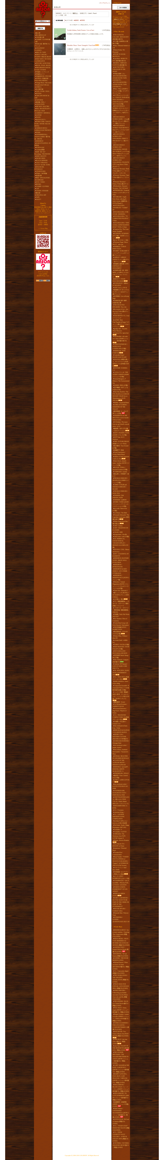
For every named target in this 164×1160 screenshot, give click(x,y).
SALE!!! (38, 199)
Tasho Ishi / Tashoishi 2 (121, 590)
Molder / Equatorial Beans (121, 402)
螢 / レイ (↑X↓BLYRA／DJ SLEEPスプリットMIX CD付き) (121, 595)
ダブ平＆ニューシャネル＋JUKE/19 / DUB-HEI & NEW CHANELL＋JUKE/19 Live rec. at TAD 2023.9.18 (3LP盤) (121, 99)
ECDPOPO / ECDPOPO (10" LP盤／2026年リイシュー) (121, 236)
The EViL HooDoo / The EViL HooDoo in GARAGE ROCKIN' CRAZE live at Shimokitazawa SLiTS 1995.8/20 (121, 396)
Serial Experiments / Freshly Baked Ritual (119, 453)
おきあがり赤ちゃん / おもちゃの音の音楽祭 (120, 822)
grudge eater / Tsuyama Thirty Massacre (120, 330)
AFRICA (38, 87)
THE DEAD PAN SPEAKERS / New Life (119, 306)
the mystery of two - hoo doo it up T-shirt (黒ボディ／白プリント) (120, 311)
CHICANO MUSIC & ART (42, 97)
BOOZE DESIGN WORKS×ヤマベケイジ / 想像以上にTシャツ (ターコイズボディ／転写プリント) (121, 110)
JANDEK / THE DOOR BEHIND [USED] (120, 959)
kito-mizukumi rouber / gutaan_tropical (120, 746)
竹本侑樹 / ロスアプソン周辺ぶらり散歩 (120, 873)
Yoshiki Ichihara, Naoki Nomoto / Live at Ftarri (80, 30)
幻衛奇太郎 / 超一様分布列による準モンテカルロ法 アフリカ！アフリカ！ (120, 273)
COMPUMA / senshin (120, 472)
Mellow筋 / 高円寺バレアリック (42, 45)
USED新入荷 (40, 37)
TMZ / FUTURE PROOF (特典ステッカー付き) (121, 442)
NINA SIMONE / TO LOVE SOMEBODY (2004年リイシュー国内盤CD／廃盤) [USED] (121, 1097)
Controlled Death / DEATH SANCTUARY (120, 356)
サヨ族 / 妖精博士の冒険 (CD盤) (120, 42)
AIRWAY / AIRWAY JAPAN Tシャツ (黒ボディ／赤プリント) (121, 260)
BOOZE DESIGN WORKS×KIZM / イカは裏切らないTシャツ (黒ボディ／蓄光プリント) (121, 120)
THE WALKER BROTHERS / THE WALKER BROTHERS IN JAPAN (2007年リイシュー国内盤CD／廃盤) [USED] (120, 1057)
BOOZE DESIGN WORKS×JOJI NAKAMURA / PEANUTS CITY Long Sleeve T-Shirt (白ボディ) (121, 162)
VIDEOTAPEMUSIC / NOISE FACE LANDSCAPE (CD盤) (120, 346)
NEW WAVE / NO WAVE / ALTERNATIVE (43, 60)
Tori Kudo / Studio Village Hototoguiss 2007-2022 (121, 826)
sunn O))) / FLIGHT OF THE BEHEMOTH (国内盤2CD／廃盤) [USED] (121, 1048)
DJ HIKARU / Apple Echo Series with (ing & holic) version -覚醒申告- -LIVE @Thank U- (120, 200)
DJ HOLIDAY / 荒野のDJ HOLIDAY (120, 284)
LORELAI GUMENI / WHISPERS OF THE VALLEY (120, 407)
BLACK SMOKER (41, 160)
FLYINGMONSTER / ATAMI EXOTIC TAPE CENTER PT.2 (120, 85)
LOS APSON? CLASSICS (40, 49)
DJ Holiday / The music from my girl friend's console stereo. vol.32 (121, 424)
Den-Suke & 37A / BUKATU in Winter (119, 845)
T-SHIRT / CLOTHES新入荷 (42, 40)
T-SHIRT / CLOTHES (42, 186)
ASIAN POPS (40, 104)
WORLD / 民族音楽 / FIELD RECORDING (42, 79)
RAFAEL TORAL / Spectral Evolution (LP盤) (120, 468)
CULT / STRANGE (41, 162)
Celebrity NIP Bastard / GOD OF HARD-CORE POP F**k (120, 666)
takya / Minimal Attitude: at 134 (121, 47)
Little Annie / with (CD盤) (121, 536)
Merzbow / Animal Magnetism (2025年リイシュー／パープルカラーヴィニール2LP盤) (120, 585)
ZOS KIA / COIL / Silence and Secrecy (121, 551)
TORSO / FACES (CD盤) (121, 644)
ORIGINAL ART (41, 195)
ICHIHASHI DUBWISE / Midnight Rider (121, 742)
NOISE (38, 132)
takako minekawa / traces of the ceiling (120, 682)
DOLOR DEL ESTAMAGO (39, 168)
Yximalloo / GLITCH (120, 832)
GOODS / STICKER (42, 191)
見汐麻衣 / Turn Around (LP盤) (120, 447)
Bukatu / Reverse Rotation (121, 840)
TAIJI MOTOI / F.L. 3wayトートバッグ (121, 317)
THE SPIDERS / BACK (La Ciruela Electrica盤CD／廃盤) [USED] (121, 1003)
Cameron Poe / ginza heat (121, 333)
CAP (37, 188)
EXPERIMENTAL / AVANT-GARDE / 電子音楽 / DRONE (42, 137)
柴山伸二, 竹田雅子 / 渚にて (121, 475)
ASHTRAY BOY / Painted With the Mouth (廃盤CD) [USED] (120, 949)
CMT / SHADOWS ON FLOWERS (120, 529)
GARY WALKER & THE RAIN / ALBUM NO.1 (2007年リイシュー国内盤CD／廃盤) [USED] (121, 1068)
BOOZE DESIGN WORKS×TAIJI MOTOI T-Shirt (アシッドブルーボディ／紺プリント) (121, 129)
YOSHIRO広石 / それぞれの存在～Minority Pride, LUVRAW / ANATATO (121, 883)
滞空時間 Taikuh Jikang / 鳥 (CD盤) (121, 656)
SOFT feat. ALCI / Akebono (119, 438)
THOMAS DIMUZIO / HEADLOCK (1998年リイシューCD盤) (121, 480)
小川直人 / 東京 (119, 599)
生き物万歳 (39, 89)
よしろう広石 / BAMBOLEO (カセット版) (121, 877)
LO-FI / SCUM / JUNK (43, 165)
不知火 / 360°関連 (41, 173)
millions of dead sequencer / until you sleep (121, 458)
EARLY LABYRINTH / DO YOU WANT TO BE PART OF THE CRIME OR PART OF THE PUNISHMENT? (121, 902)
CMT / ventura (118, 526)
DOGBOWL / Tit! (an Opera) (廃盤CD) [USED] (120, 955)
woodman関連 (40, 150)
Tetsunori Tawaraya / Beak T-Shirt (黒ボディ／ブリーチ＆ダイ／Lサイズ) (121, 171)
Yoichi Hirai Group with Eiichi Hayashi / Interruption (121, 624)
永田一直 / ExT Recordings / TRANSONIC (43, 153)
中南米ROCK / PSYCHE (43, 76)
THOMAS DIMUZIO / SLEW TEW (120, 492)
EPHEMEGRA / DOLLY (121, 773)
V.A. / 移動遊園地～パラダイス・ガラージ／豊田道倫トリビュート (121, 604)
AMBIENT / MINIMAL (43, 113)
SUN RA (38, 93)
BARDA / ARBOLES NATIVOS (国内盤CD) (120, 64)
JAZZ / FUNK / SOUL (42, 91)
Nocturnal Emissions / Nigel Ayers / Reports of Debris (120, 711)
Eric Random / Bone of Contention (120, 620)
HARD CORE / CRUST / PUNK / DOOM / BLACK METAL (43, 124)
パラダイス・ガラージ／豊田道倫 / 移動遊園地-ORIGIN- (121, 610)
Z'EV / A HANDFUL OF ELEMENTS (121, 555)
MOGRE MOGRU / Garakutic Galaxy (119, 910)
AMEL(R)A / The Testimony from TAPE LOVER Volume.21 (119, 836)
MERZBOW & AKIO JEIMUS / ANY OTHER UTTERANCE (120, 571)
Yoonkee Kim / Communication (118, 853)
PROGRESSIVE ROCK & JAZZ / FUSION (42, 69)
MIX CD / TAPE (41, 52)
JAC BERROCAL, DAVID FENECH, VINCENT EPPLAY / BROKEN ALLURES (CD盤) (120, 543)
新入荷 (38, 33)
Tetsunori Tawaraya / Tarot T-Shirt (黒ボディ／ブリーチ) (121, 177)
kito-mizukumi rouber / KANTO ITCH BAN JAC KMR (120, 786)
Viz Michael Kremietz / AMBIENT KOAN (120, 705)
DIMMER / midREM (120, 500)
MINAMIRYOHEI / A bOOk (120, 807)
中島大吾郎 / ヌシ (119, 74)
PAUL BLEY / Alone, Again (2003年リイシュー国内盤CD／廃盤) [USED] (121, 1010)
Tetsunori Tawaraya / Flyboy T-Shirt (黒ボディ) (120, 183)
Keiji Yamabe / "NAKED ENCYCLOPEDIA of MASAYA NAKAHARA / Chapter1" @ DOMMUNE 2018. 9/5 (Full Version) (121, 861)
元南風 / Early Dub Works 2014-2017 (121, 615)
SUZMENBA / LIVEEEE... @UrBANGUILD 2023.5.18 (121, 919)
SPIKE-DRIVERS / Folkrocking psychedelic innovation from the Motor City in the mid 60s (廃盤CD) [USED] (120, 995)
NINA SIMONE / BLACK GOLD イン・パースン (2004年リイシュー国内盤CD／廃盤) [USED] (121, 1088)
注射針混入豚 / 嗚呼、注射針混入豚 (120, 302)
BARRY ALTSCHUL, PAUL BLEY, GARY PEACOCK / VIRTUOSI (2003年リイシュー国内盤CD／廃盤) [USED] (121, 1078)
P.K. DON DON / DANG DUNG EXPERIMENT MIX (121, 673)
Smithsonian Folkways (42, 85)
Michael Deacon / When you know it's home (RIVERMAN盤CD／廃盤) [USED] (121, 966)
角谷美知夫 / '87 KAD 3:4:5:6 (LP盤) (120, 633)
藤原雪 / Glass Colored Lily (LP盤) (120, 777)
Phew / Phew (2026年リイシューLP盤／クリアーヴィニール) (121, 91)
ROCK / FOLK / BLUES (43, 65)
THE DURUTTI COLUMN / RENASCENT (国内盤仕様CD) (121, 37)
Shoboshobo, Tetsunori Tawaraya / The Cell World (120, 187)
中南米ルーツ (40, 74)
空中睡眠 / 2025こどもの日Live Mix (120, 388)
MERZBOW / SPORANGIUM (117, 566)
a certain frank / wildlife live (120, 641)
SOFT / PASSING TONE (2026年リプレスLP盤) (121, 434)
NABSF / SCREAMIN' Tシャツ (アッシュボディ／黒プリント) (121, 253)
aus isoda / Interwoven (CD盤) (120, 509)
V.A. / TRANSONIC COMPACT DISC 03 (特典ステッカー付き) (121, 717)
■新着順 (82, 20)
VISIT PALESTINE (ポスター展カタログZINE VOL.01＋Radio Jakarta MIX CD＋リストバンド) (121, 800)
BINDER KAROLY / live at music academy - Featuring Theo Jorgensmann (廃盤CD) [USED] (121, 933)
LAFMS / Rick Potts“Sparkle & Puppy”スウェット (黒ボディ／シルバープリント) (121, 323)
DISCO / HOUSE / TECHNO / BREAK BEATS (43, 56)
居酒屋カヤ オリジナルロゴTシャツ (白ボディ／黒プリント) (121, 292)
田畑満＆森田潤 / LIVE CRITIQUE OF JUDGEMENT (120, 266)
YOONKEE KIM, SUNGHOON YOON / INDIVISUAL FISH (119, 793)
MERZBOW (39, 141)
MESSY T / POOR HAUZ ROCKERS (119, 280)
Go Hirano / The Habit (120, 513)
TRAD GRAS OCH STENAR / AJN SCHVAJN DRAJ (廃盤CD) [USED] (121, 986)
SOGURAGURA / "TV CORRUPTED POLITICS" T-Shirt (121, 218)
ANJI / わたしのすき (120, 287)
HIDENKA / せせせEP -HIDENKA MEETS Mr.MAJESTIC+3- (121, 769)
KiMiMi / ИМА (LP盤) (121, 385)
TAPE (37, 197)
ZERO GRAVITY (41, 156)
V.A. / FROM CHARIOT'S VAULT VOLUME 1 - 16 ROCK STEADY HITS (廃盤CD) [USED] (120, 1136)
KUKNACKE (40, 147)
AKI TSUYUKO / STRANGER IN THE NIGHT (119, 69)
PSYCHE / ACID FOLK (43, 63)
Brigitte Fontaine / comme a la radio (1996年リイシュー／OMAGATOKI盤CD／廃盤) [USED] (121, 1017)
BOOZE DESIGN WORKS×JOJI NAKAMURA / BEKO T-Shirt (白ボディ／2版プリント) (120, 138)
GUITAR (38, 115)
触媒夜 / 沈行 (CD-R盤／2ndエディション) (120, 430)
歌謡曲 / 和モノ (41, 102)
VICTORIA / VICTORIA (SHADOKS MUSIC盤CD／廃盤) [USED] (121, 1145)
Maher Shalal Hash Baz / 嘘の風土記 (120, 522)
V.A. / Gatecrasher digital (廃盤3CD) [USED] (120, 972)
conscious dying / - (119, 812)
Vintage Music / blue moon (43, 83)
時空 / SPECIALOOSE (43, 178)
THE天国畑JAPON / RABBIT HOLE (120, 628)
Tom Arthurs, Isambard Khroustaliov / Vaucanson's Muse (120, 752)
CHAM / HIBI (118, 532)
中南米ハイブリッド (42, 72)
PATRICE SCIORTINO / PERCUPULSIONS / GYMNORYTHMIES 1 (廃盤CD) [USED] (121, 1026)
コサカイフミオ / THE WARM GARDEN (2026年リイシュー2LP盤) (121, 375)
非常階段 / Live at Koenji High (121, 297)
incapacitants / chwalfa (120, 534)
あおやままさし (41, 119)
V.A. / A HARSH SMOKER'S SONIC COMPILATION (119, 817)
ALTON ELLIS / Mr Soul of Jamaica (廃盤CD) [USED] (121, 1121)
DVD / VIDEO (40, 182)
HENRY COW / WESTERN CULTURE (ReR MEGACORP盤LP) (120, 737)
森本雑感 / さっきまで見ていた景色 (120, 412)
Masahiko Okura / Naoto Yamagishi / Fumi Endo (81, 45)
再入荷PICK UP (41, 35)
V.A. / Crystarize (119, 810)
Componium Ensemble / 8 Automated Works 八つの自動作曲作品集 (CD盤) (121, 688)
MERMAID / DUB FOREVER (119, 352)
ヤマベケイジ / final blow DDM (119, 869)
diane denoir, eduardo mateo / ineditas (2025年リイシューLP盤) (121, 463)
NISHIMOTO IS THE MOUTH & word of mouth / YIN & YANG (121, 418)
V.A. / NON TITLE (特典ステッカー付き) (121, 678)
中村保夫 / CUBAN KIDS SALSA (119, 248)
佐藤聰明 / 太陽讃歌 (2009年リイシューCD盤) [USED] (121, 1104)
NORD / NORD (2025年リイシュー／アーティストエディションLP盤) (121, 504)
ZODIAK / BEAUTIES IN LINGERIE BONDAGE (121, 757)
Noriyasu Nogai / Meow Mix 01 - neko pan (120, 243)
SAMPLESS (39, 180)
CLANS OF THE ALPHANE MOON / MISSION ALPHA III (119, 763)
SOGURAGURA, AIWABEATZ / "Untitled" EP (120, 208)
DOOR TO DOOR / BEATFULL (119, 55)
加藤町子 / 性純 (119, 450)
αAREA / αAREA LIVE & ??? (121, 781)
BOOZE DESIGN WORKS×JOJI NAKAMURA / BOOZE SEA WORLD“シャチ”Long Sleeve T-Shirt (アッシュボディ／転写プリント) (121, 150)
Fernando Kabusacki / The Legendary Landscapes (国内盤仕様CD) (121, 517)
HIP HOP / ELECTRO (42, 106)
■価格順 (76, 20)
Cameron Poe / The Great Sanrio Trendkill (120, 230)
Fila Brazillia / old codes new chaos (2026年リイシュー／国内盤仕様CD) (120, 339)
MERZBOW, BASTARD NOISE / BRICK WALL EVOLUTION (121, 560)
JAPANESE (39, 100)
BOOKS (38, 184)
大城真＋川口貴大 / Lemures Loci (119, 723)
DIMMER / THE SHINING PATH (118, 496)
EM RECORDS (40, 158)
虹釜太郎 (39, 175)
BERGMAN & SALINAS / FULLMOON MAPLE (121, 731)
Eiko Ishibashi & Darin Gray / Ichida (120, 727)
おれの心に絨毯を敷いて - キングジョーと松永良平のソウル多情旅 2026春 (121, 363)
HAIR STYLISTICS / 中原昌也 (43, 144)
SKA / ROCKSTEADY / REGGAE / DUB (43, 110)
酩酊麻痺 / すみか (119, 702)
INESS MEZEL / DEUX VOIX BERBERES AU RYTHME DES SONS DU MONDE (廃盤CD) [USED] (121, 942)
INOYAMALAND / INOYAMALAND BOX (120, 652)
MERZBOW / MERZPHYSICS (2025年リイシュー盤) (121, 578)
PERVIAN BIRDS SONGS (119, 895)
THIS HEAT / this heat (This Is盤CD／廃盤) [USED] (120, 1042)
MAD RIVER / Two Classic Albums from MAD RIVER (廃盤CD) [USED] (120, 1034)
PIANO (38, 117)
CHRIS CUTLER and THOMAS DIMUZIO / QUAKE (120, 487)
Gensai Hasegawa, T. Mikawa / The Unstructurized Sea (121, 381)
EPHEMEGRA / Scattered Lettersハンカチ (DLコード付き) (121, 193)
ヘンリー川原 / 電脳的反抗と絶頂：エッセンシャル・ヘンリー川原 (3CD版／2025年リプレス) (121, 695)
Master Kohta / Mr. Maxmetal (119, 51)
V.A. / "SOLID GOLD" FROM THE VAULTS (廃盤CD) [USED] (121, 1128)
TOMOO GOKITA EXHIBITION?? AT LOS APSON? (120, 889)
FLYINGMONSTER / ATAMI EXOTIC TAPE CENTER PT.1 (120, 78)
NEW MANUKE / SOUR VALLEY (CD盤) (121, 648)
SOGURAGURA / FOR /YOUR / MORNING (120, 213)
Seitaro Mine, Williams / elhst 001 (120, 637)
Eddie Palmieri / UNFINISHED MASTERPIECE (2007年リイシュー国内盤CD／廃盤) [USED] (121, 1113)
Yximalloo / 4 (118, 829)
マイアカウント (105, 3)
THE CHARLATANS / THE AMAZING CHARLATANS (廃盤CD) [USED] (120, 979)
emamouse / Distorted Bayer (119, 849)
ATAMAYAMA (41, 171)
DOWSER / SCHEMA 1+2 (120, 369)
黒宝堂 (38, 193)
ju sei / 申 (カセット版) (121, 240)
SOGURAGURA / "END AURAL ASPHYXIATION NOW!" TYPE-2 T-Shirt (121, 225)
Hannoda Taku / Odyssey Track (120, 914)
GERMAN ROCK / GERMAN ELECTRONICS (43, 129)
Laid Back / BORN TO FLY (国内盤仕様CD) (120, 60)
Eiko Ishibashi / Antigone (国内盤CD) (120, 661)
